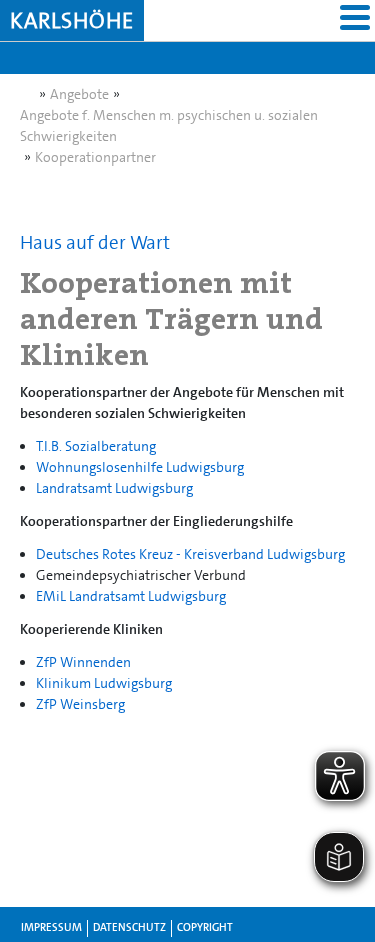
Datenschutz (129, 927)
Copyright (205, 927)
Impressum (51, 927)
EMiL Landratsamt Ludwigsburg (131, 596)
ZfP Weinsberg (80, 704)
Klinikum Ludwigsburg (104, 683)
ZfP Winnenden (83, 662)
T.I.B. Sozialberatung (96, 446)
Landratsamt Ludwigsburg (114, 488)
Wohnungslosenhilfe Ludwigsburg (140, 467)
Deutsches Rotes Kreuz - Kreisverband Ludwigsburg (190, 554)
